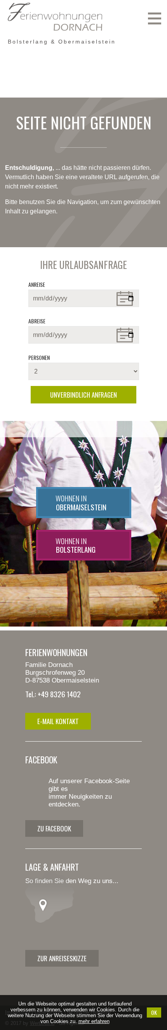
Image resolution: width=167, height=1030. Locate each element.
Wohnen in (81, 502)
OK (154, 1012)
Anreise (36, 284)
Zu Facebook (54, 828)
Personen (39, 357)
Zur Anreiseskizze (62, 958)
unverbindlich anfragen (83, 395)
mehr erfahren (94, 1021)
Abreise (36, 321)
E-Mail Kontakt (58, 721)
